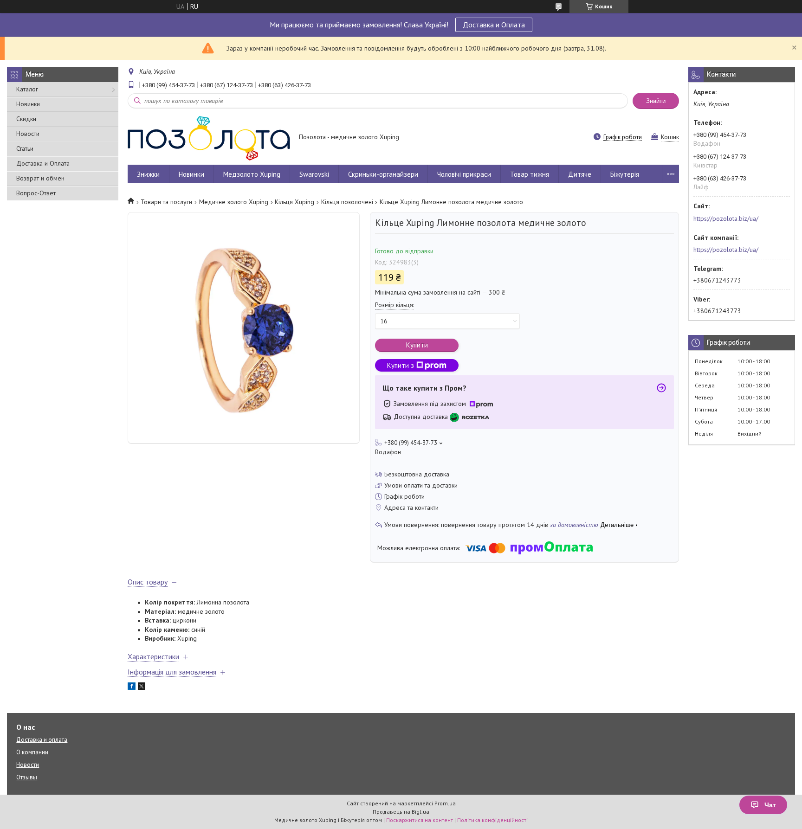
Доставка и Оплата (494, 24)
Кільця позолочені (347, 202)
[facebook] (132, 687)
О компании (32, 752)
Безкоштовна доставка (416, 474)
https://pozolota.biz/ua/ (725, 218)
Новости (27, 133)
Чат (770, 805)
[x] (141, 687)
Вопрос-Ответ (36, 193)
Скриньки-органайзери (383, 174)
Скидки (26, 119)
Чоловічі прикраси (464, 174)
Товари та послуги (166, 202)
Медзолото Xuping (251, 174)
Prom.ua (445, 803)
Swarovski (314, 174)
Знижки (148, 174)
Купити (417, 345)
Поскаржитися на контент (419, 819)
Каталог (27, 89)
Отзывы (26, 777)
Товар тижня (529, 174)
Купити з (400, 365)
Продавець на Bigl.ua (401, 811)
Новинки (28, 104)
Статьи (24, 148)
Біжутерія (624, 174)
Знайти (656, 100)
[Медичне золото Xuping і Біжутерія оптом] (209, 138)
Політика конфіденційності (492, 819)
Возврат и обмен (40, 178)
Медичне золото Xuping (233, 202)
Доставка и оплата (41, 740)
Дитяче (579, 174)
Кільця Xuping (294, 202)
